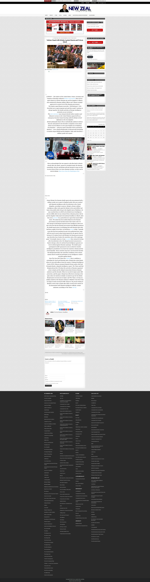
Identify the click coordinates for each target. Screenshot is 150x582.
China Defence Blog (48, 428)
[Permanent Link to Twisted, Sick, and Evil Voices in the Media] (89, 165)
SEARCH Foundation (95, 468)
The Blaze (46, 530)
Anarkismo (93, 484)
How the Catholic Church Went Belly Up (94, 82)
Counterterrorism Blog (48, 435)
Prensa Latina (78, 485)
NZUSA (77, 452)
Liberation (78, 443)
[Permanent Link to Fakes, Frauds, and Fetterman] (89, 157)
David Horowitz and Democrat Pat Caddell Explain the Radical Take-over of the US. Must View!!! (96, 114)
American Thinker (47, 405)
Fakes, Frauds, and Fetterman (92, 84)
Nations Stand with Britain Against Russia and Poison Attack (65, 41)
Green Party (78, 429)
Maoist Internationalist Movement (97, 507)
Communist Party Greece (80, 498)
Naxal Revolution (94, 456)
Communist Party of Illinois (65, 406)
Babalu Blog (46, 414)
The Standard (78, 466)
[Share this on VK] (72, 309)
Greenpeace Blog (79, 431)
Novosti (77, 513)
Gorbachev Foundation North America (67, 455)
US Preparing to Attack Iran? (77, 301)
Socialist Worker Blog (80, 461)
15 (101, 133)
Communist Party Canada (64, 404)
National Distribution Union (81, 445)
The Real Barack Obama (48, 542)
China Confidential (47, 426)
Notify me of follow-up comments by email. (54, 381)
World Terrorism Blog (48, 570)
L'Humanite (78, 508)
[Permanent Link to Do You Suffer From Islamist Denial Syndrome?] (60, 340)
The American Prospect (64, 515)
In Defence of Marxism (95, 489)
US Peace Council (63, 526)
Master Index (92, 15)
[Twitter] (98, 2)
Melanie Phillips (47, 482)
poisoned (55, 217)
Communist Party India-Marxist (97, 418)
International (56, 38)
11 (90, 133)
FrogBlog (77, 422)
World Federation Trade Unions (97, 534)
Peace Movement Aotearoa (81, 457)
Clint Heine (78, 398)
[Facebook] (99, 2)
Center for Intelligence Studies (50, 423)
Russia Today (78, 515)
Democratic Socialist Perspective (97, 422)
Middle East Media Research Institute (51, 486)
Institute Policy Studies (64, 462)
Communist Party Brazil (80, 478)
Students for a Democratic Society (66, 510)
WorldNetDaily (47, 572)
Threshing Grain (47, 554)
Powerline (46, 507)
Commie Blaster (47, 430)
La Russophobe (47, 479)
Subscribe (87, 2)
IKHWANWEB (94, 427)
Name (46, 375)
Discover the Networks (48, 442)
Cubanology (46, 437)
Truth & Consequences (48, 558)
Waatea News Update (80, 471)
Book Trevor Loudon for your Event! (80, 15)
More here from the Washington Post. (69, 171)
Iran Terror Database (48, 470)
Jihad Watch (46, 472)
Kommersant (78, 506)
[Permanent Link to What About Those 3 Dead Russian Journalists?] (49, 323)
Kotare (77, 438)
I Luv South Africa (47, 461)
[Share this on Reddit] (68, 309)
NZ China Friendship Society (81, 447)
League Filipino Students (96, 449)
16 (103, 133)
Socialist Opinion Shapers (72, 38)
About (46, 15)
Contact (51, 15)
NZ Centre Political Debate (81, 405)
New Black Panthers (64, 482)
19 (93, 135)
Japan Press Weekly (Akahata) (97, 436)
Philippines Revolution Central (97, 465)
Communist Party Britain (80, 493)
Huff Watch (46, 458)
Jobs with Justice (63, 468)
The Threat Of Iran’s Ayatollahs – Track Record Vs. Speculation (69, 346)
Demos (61, 451)
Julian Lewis (46, 477)
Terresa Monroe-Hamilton (61, 312)
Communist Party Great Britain (81, 495)
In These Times (63, 460)
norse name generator (91, 113)
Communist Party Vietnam (96, 420)
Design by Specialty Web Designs (75, 580)
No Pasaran (46, 491)
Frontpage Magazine (48, 451)
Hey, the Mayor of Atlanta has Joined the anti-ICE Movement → (73, 353)
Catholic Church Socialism (92, 90)
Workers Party (78, 473)
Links (92, 454)
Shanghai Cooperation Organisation (98, 470)
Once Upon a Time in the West (50, 498)
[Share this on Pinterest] (64, 309)
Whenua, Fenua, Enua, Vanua (96, 475)
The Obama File (47, 537)
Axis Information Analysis (49, 412)
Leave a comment (68, 43)
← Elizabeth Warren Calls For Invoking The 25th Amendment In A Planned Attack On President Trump (63, 352)
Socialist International (95, 522)
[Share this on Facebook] (62, 309)
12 (93, 133)
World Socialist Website (95, 541)
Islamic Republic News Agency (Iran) (98, 434)
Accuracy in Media (47, 398)
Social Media (93, 2)
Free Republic (47, 447)
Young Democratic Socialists (65, 533)
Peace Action (62, 491)
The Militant (62, 517)
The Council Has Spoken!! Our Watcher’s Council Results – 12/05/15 (49, 346)
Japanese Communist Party (96, 439)
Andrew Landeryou (48, 407)
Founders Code (55, 69)
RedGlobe (93, 514)
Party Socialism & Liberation (65, 489)
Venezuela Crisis (47, 565)
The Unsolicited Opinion (48, 551)
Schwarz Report (47, 521)
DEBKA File (46, 440)
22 (101, 135)
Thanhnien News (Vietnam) (96, 472)
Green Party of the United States (66, 458)
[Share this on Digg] (70, 309)
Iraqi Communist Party (95, 432)
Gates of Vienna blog (48, 454)
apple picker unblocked (91, 117)
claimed (68, 258)
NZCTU (77, 450)
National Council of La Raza (65, 480)
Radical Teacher (63, 501)
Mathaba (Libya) (79, 523)
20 (95, 135)
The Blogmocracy (47, 533)
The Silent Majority (48, 547)
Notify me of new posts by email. (52, 383)
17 (88, 135)
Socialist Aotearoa (79, 459)
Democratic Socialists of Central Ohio (67, 448)
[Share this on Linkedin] (66, 309)
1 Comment (100, 156)
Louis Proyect (62, 473)
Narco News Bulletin (79, 483)
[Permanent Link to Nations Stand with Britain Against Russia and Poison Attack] (65, 56)
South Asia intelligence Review (50, 526)
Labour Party (78, 440)
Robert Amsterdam (47, 514)
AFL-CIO (61, 398)
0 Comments (100, 148)
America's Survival (47, 400)
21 (98, 135)
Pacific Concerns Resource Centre (97, 458)
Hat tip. (75, 287)
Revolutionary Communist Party (66, 503)
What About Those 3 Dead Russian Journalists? (49, 329)
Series (69, 15)
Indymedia (78, 436)
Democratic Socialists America (65, 411)
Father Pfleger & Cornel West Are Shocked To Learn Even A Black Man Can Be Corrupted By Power (69, 330)
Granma (77, 481)
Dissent (61, 453)
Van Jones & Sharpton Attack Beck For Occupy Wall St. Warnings (64, 302)
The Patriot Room (47, 540)
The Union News (47, 549)
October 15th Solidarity (80, 454)
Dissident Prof (47, 444)
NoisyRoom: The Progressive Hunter (51, 493)
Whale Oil (77, 412)
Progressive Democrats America (66, 496)
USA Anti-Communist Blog (49, 561)
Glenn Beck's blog (47, 456)
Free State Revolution (48, 449)
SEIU (61, 505)
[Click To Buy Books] (65, 33)
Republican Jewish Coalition (49, 512)
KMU (92, 443)
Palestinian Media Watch (48, 500)
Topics (60, 15)
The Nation (62, 519)
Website (46, 379)
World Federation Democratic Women (98, 529)
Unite (77, 468)
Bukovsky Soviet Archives (49, 419)
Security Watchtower (48, 523)
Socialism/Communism (64, 38)
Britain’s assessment (69, 98)
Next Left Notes (63, 487)
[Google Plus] (101, 2)
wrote (71, 229)
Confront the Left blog (48, 433)
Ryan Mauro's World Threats (49, 519)
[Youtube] (102, 2)
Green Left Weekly (94, 425)
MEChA (61, 475)
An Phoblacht (78, 491)
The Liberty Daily (47, 535)
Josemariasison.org (95, 441)
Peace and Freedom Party (65, 494)
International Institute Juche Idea (97, 429)
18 (90, 135)
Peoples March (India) (95, 463)
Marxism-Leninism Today (96, 509)
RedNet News (94, 516)
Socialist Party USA (63, 508)
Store (56, 15)
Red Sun (92, 512)
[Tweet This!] (60, 309)
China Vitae (93, 405)
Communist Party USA (64, 408)
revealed (68, 239)
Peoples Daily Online (95, 461)
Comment (47, 362)
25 (90, 137)
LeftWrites (93, 451)
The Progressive (63, 522)
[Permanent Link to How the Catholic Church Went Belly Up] (89, 148)
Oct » (91, 140)
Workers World (63, 529)
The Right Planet (47, 544)
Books (83, 2)
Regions (65, 15)
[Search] (105, 2)
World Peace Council (95, 536)
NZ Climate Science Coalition (81, 407)
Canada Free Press (47, 421)
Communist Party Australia (96, 407)
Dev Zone (77, 417)
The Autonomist (47, 528)
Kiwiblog (77, 400)
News (59, 38)
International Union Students (96, 499)
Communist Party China (95, 412)
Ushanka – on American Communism (51, 563)
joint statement (54, 114)
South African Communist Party (81, 525)
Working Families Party (64, 531)
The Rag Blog (62, 524)
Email (46, 377)
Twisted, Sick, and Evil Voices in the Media (95, 86)
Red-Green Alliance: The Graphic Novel (94, 88)
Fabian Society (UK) (79, 504)
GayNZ (77, 424)
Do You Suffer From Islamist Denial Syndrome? (58, 346)
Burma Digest (93, 400)
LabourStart (93, 505)
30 (103, 137)
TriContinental (94, 527)
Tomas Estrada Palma (48, 556)
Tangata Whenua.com (80, 464)
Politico (45, 505)
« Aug (88, 140)
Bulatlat (92, 398)
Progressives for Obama (64, 498)
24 (88, 137)
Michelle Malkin (47, 484)
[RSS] (103, 2)
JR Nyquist (46, 475)
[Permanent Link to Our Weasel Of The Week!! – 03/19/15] (60, 326)
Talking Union (62, 512)
